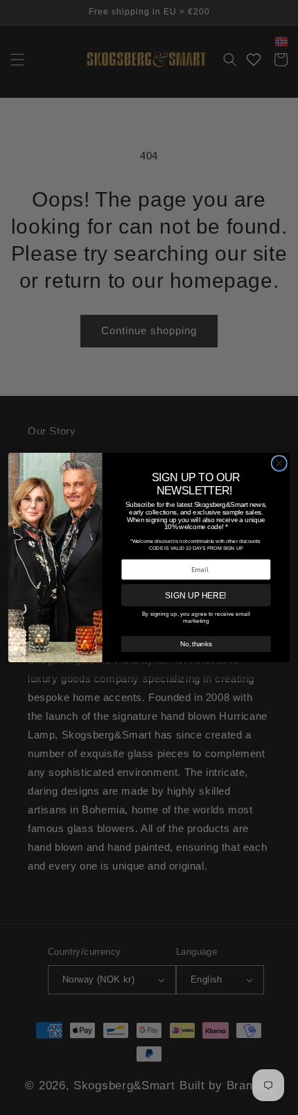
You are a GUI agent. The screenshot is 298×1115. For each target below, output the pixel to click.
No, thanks (195, 643)
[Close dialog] (279, 463)
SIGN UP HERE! (195, 595)
